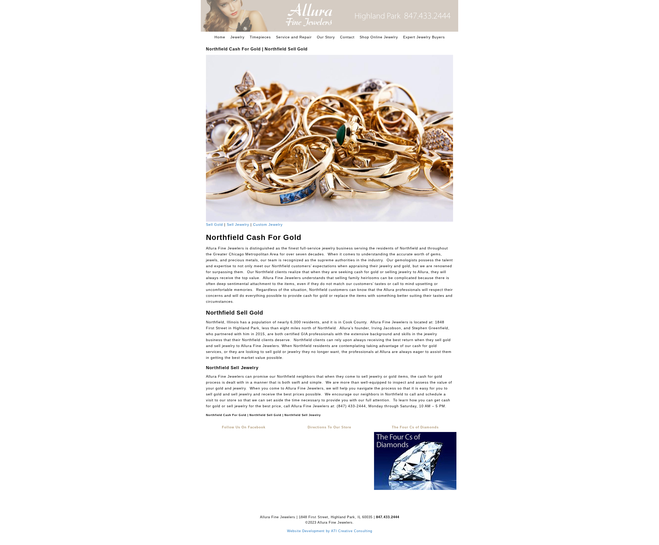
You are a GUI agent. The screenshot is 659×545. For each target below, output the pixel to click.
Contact (347, 37)
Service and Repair (294, 37)
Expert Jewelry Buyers (424, 37)
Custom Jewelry (268, 224)
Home (219, 37)
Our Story (326, 37)
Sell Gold (214, 224)
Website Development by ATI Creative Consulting (329, 531)
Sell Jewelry (238, 224)
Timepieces (260, 37)
